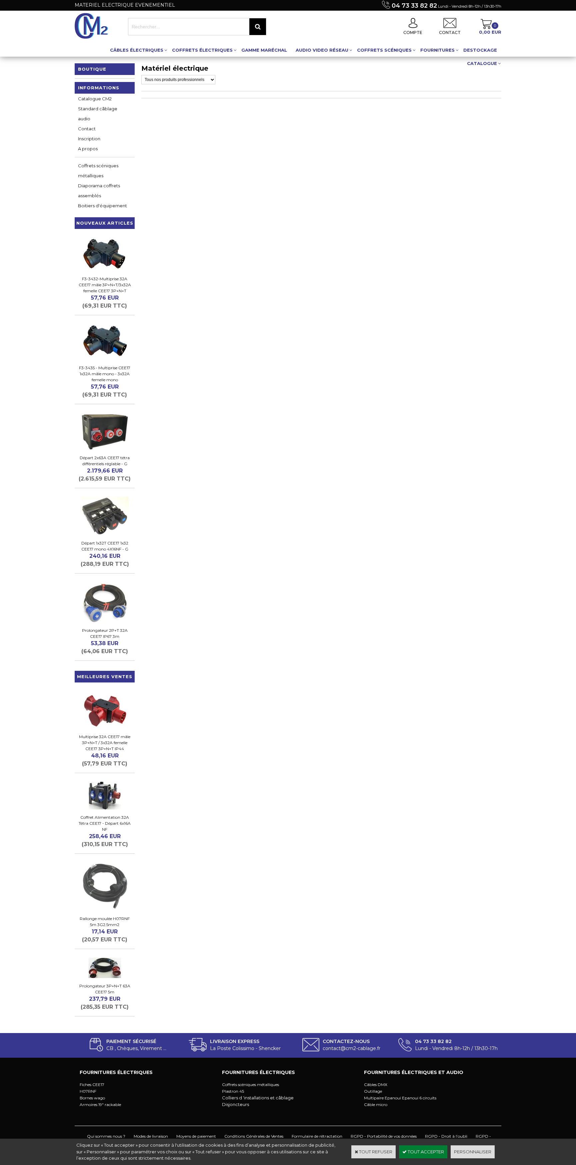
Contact (87, 128)
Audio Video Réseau (322, 50)
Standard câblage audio (97, 113)
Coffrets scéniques (384, 50)
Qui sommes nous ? (106, 1136)
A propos (88, 148)
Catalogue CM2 (95, 98)
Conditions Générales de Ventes (253, 1136)
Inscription (89, 138)
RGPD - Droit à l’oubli (446, 1136)
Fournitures (437, 50)
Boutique (92, 69)
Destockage (480, 50)
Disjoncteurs (235, 1104)
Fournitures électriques (116, 1072)
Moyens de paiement (196, 1136)
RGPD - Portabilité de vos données (384, 1136)
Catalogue (482, 63)
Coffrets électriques (202, 50)
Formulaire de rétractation (317, 1136)
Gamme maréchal (264, 50)
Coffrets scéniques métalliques (98, 170)
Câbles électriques (136, 50)
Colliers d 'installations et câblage (258, 1097)
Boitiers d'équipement (102, 205)
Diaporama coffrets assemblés (99, 190)
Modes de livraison (151, 1136)
